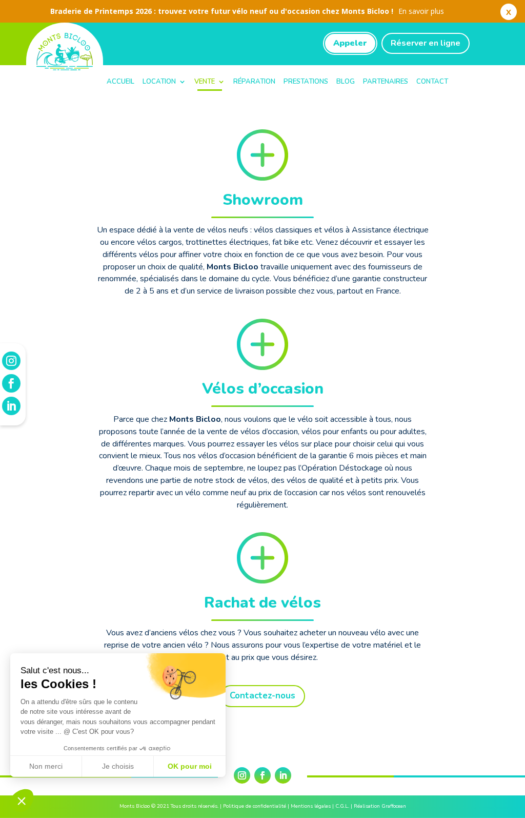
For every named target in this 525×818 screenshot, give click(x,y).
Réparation (254, 81)
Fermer (508, 14)
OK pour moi (190, 766)
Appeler (350, 43)
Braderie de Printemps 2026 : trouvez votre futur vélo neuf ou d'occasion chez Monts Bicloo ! (247, 11)
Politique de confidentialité (254, 806)
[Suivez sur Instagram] (242, 775)
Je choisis (118, 766)
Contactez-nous (262, 696)
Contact (432, 81)
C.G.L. (342, 806)
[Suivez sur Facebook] (262, 775)
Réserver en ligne (425, 43)
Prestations (306, 81)
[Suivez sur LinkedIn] (283, 775)
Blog (345, 81)
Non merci (46, 766)
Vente (204, 81)
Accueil (120, 81)
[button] (21, 800)
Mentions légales (311, 806)
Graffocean (393, 806)
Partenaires (385, 81)
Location (159, 81)
